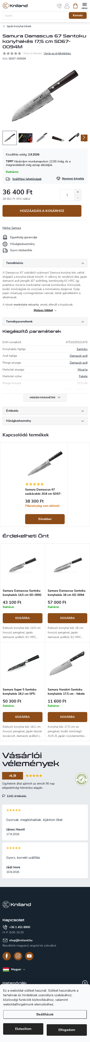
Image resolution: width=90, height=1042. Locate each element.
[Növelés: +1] (77, 192)
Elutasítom (23, 1029)
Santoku (82, 349)
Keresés (78, 15)
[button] (22, 620)
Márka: (12, 228)
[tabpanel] (45, 484)
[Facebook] (7, 956)
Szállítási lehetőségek (27, 179)
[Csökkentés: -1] (77, 198)
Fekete (83, 376)
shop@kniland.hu (20, 940)
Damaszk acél (78, 356)
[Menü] (84, 5)
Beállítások (45, 1014)
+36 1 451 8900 (19, 927)
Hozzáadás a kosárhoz (42, 211)
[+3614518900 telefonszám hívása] (59, 6)
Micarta (82, 370)
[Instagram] (18, 956)
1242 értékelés (16, 796)
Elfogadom (66, 1030)
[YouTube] (29, 956)
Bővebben (44, 519)
